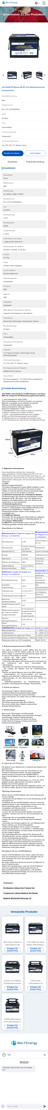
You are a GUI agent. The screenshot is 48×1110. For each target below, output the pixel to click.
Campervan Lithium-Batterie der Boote (20, 893)
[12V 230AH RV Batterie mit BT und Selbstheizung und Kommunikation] (24, 45)
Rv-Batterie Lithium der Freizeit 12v (19, 888)
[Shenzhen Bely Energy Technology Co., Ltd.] (9, 3)
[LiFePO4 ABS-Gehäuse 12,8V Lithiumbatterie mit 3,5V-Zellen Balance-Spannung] (12, 1005)
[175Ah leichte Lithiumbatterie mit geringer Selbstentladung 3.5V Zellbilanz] (35, 967)
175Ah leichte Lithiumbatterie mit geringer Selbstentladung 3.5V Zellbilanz (35, 982)
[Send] (45, 1106)
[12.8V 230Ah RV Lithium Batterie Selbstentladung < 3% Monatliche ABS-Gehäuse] (35, 928)
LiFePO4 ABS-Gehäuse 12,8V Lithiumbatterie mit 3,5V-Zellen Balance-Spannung (12, 1020)
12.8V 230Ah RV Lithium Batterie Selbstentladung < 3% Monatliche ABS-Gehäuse (36, 943)
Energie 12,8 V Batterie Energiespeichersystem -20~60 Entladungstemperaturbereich (12, 982)
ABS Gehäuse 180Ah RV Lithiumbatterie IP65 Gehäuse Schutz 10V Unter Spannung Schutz (12, 943)
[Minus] (44, 1054)
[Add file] (3, 1106)
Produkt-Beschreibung (35, 162)
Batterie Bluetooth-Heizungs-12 (17, 898)
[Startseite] (24, 1046)
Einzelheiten (13, 162)
